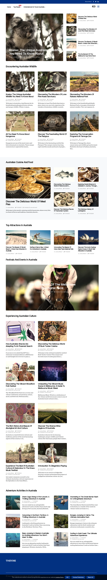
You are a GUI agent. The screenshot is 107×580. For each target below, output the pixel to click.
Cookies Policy (59, 577)
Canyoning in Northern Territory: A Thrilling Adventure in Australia (35, 516)
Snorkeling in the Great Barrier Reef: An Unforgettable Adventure (84, 498)
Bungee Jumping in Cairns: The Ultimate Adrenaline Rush (82, 516)
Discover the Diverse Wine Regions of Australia (49, 427)
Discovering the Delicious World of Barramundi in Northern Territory (62, 185)
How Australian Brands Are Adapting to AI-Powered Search (19, 345)
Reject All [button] (90, 577)
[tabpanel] (52, 287)
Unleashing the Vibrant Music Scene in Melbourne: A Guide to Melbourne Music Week (51, 386)
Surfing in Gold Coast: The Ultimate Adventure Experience (83, 534)
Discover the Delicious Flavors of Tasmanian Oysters (64, 210)
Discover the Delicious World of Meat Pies (26, 203)
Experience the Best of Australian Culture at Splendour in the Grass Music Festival (20, 468)
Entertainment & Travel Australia (34, 7)
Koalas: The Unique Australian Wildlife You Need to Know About (34, 51)
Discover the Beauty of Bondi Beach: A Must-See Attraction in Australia (88, 43)
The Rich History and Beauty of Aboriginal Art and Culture (19, 427)
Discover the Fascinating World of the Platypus (52, 135)
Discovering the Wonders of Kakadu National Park (82, 95)
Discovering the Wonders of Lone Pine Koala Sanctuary (87, 30)
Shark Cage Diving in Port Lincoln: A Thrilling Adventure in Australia (35, 498)
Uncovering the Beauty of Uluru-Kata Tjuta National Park (63, 248)
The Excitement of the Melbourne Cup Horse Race (87, 55)
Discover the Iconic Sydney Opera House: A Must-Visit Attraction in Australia (87, 249)
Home (9, 7)
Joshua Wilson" (11, 253)
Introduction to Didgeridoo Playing (52, 466)
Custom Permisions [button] (78, 577)
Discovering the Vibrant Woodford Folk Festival (20, 385)
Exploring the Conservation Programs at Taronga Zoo (81, 135)
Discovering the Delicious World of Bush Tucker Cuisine (51, 345)
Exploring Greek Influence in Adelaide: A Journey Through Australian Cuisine (87, 185)
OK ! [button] (67, 577)
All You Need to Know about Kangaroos (17, 135)
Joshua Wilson (14, 57)
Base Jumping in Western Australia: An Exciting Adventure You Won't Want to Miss (35, 535)
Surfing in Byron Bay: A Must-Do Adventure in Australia (39, 248)
